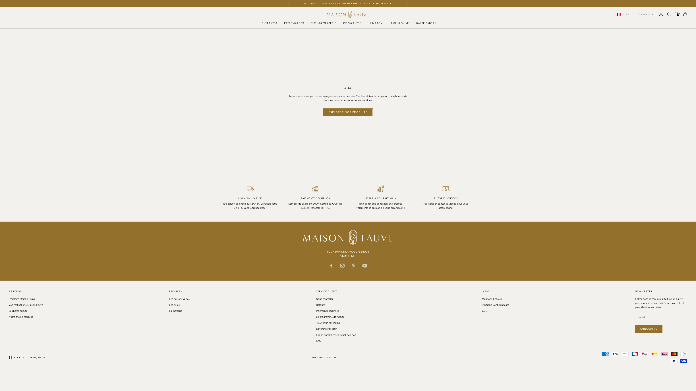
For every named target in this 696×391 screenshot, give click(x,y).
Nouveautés (268, 23)
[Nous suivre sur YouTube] (365, 265)
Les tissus (175, 305)
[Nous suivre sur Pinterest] (353, 265)
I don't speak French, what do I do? (336, 335)
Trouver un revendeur (328, 323)
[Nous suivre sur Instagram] (342, 265)
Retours (320, 305)
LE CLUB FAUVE (399, 23)
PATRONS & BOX (294, 23)
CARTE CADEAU (426, 23)
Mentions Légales (492, 299)
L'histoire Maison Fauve (22, 299)
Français (644, 14)
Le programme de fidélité (330, 317)
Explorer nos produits (347, 112)
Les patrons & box (179, 299)
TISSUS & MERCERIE (323, 23)
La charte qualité (18, 311)
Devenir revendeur (326, 329)
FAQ (318, 341)
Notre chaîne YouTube (21, 317)
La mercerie (175, 311)
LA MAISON (375, 23)
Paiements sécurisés (327, 311)
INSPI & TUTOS (352, 23)
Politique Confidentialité (495, 305)
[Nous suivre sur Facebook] (331, 265)
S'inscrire (648, 329)
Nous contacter (324, 299)
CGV (484, 311)
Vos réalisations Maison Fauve (26, 305)
